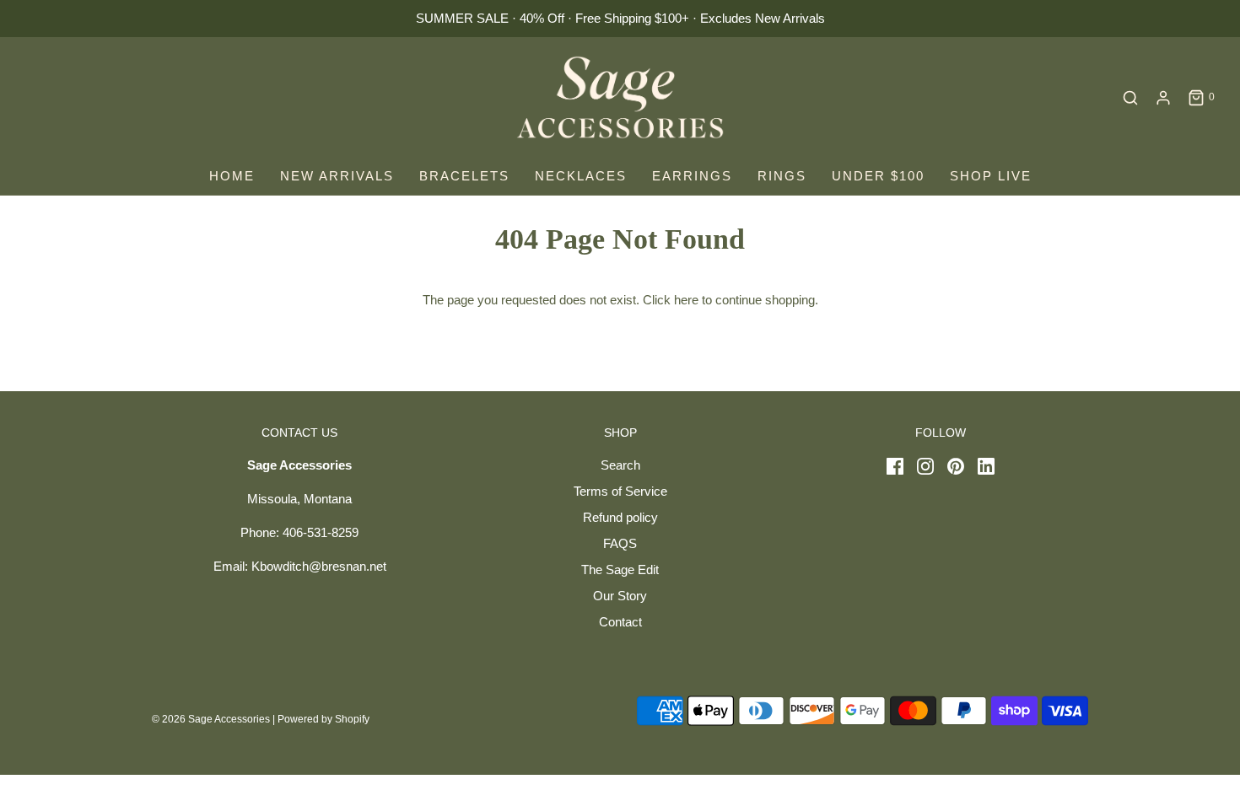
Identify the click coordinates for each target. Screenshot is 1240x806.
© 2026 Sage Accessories (211, 719)
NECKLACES (581, 176)
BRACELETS (464, 176)
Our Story (620, 595)
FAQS (620, 543)
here (686, 300)
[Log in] (1163, 97)
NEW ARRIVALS (337, 176)
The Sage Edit (620, 569)
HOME (232, 176)
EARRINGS (692, 176)
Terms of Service (620, 491)
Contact (620, 622)
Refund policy (620, 517)
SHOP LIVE (991, 176)
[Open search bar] (1130, 97)
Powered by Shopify (323, 719)
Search (620, 465)
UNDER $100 (878, 176)
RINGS (781, 176)
